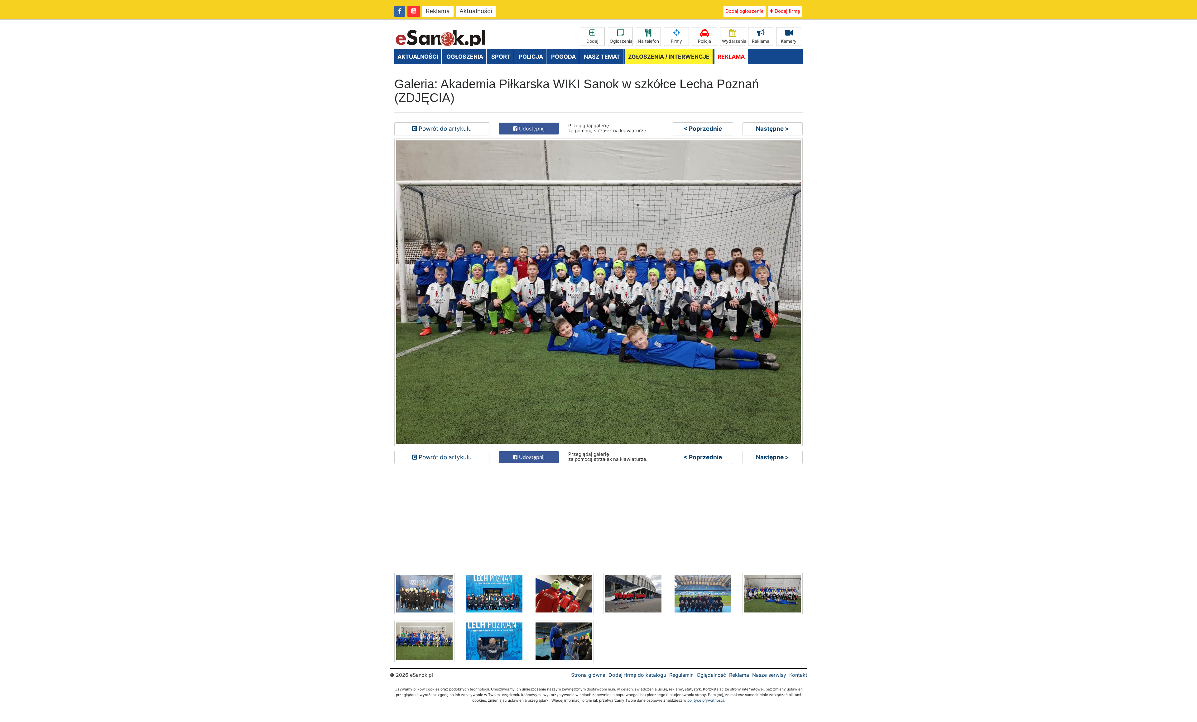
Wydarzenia (733, 41)
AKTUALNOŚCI (417, 56)
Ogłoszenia (621, 41)
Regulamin (681, 675)
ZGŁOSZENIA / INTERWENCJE (668, 56)
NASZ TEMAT (602, 56)
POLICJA (531, 56)
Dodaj (592, 41)
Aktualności (475, 11)
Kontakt (798, 675)
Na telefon (648, 41)
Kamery (788, 41)
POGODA (563, 56)
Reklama (438, 11)
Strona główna (588, 675)
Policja (704, 41)
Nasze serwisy (769, 675)
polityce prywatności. (706, 700)
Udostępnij (531, 128)
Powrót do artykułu (444, 128)
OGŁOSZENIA (464, 56)
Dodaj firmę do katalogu (637, 675)
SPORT (501, 56)
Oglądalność (711, 675)
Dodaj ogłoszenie (744, 11)
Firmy (676, 41)
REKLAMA (731, 56)
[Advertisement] (581, 518)
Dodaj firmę (786, 11)
